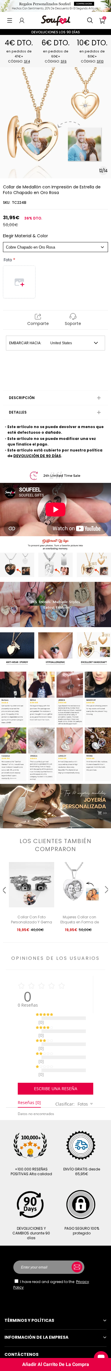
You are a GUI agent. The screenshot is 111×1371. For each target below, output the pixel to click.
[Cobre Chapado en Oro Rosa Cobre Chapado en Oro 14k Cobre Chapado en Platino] (55, 247)
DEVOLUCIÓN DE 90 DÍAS (37, 455)
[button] (9, 20)
